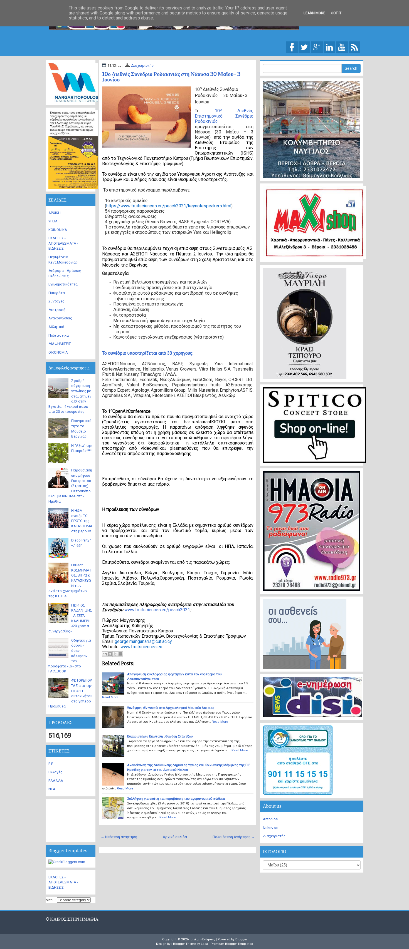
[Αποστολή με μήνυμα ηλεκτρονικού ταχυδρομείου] (104, 654)
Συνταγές (56, 301)
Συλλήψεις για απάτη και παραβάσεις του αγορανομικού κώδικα (176, 799)
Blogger (241, 939)
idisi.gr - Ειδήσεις (202, 939)
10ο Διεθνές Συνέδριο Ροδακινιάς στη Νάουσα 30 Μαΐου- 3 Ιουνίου (171, 77)
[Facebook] (292, 46)
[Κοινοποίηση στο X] (115, 654)
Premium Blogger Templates (232, 944)
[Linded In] (329, 46)
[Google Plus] (317, 46)
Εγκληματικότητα (63, 284)
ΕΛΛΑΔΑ (55, 781)
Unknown (270, 827)
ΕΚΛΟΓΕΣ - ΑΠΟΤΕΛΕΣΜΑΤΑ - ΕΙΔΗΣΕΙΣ (63, 243)
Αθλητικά (56, 327)
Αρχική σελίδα (175, 837)
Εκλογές (55, 772)
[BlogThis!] (110, 654)
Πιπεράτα (56, 293)
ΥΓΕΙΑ (53, 221)
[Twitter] (304, 46)
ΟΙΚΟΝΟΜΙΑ (58, 352)
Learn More (314, 13)
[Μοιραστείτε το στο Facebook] (120, 654)
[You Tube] (342, 46)
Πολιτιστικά (58, 335)
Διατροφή (56, 310)
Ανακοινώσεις (60, 318)
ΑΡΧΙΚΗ (54, 213)
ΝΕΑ (51, 789)
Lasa (204, 944)
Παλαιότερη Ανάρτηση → (234, 837)
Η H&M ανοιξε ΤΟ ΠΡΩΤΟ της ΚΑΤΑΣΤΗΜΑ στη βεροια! (81, 520)
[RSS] (354, 46)
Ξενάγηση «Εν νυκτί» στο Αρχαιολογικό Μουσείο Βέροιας (170, 708)
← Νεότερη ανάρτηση (119, 837)
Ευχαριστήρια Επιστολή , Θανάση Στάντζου (160, 736)
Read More (110, 697)
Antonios (270, 819)
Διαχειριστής (142, 65)
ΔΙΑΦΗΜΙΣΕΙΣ (59, 344)
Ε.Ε (50, 764)
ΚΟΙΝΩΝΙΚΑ (57, 230)
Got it (336, 13)
